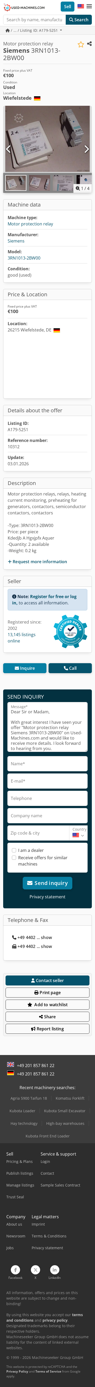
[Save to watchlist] (80, 44)
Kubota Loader (22, 1110)
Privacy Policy (17, 1371)
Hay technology (24, 1123)
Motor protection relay (30, 224)
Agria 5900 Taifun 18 (29, 1098)
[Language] (81, 7)
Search (80, 20)
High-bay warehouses (65, 1123)
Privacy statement (47, 897)
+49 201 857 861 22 (35, 1065)
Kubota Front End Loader (48, 1135)
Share (49, 1017)
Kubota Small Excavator (65, 1110)
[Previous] (9, 149)
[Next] (86, 149)
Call (73, 668)
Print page (50, 992)
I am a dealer (31, 850)
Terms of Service (48, 1371)
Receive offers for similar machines (43, 861)
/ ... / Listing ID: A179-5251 (34, 30)
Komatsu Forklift (70, 1098)
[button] (89, 7)
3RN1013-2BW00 (24, 258)
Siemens (16, 241)
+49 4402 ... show (34, 937)
